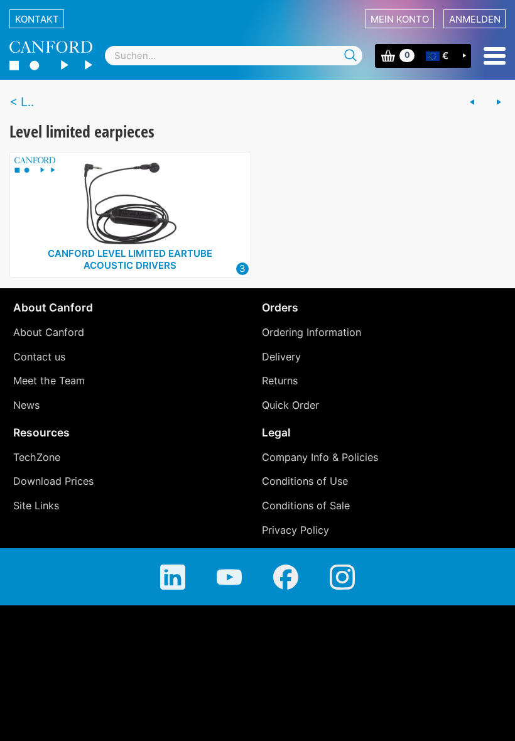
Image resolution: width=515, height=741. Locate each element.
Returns (280, 380)
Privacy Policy (295, 530)
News (26, 405)
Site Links (36, 505)
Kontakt (37, 19)
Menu (495, 56)
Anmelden (475, 19)
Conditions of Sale (306, 505)
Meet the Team (49, 380)
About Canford (48, 332)
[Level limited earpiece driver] (472, 102)
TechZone (36, 457)
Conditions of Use (305, 481)
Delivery (281, 356)
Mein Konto (400, 19)
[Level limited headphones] (499, 102)
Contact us (39, 356)
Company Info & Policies (320, 457)
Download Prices (53, 481)
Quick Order (290, 405)
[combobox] (233, 55)
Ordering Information (311, 332)
